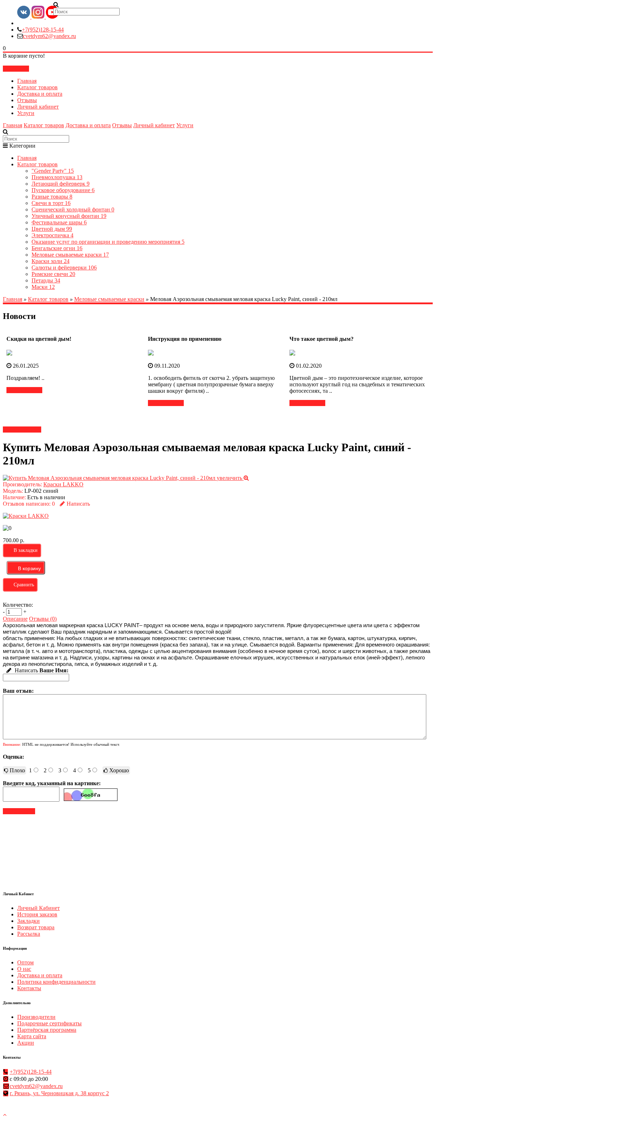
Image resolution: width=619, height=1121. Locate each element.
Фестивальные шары (59, 222)
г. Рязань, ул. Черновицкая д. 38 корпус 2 (59, 1093)
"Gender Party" (53, 171)
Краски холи (50, 261)
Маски (43, 287)
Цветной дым (52, 229)
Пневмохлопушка (57, 177)
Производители (36, 1017)
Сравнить (24, 584)
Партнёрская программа (46, 1030)
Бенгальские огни (57, 248)
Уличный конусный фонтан (69, 216)
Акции (25, 1043)
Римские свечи (53, 274)
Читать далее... (24, 390)
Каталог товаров (37, 87)
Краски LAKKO (63, 484)
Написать (78, 504)
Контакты (29, 988)
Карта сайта (31, 1036)
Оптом (25, 962)
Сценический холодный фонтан (73, 209)
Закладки (28, 921)
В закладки (26, 550)
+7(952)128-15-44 (43, 30)
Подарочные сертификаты (49, 1023)
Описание (15, 619)
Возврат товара (35, 927)
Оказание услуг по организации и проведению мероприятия (108, 242)
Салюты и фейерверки (64, 267)
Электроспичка (52, 235)
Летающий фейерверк (61, 184)
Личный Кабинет (38, 908)
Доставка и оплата (39, 94)
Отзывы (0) (43, 619)
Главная (27, 81)
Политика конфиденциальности (56, 982)
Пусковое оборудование (63, 190)
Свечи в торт (51, 203)
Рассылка (28, 934)
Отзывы (27, 100)
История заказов (37, 914)
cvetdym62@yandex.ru (49, 36)
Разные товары (52, 197)
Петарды (46, 280)
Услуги (25, 113)
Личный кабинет (38, 107)
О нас (24, 969)
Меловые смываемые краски (70, 255)
